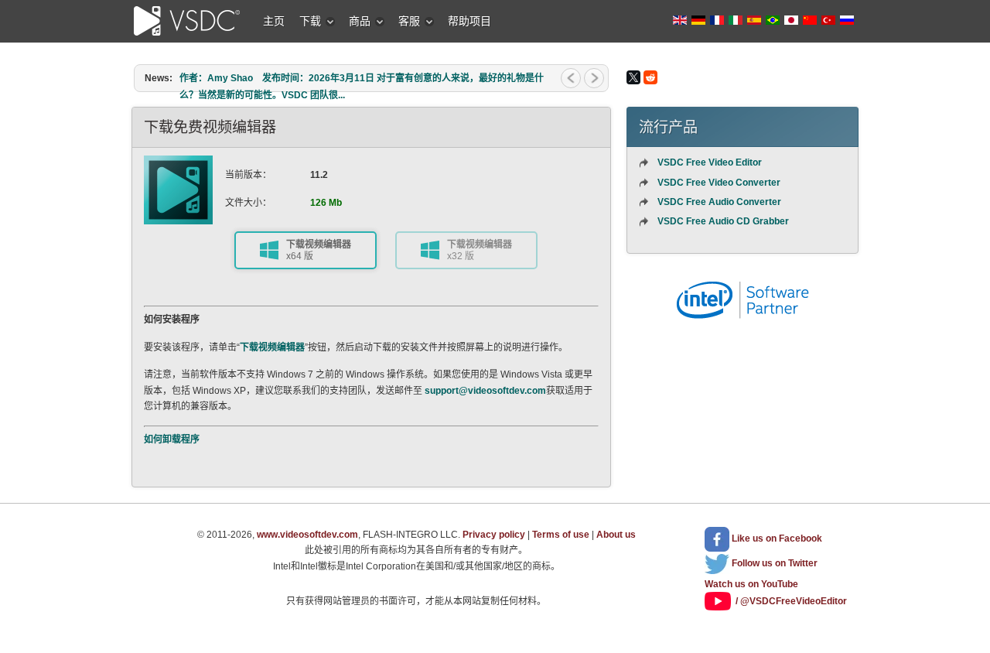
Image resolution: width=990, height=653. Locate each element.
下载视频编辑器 (272, 347)
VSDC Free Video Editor (709, 162)
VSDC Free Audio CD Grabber (723, 221)
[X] (633, 77)
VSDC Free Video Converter (718, 182)
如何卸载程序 (172, 439)
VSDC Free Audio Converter (719, 202)
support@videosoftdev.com (485, 390)
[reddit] (650, 77)
